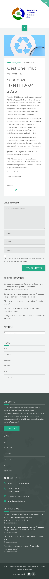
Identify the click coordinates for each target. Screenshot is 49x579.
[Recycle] (24, 13)
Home (6, 349)
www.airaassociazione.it (16, 501)
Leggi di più (11, 428)
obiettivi (8, 366)
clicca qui (23, 172)
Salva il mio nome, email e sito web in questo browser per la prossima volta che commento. (24, 259)
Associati (8, 360)
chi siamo (8, 354)
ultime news (29, 63)
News (6, 372)
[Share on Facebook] (10, 190)
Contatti (8, 377)
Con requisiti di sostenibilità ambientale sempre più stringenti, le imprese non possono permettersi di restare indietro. (23, 287)
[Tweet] (15, 190)
